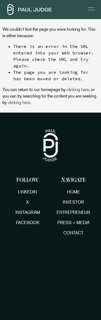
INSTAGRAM (27, 212)
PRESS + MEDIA (73, 222)
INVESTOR (73, 202)
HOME (73, 192)
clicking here (78, 89)
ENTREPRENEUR (73, 212)
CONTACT (73, 233)
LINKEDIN (27, 192)
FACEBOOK (27, 222)
